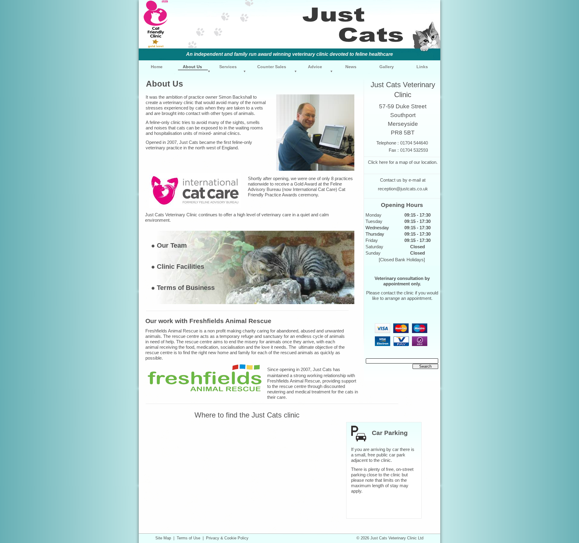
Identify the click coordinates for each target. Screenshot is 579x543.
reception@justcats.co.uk (403, 188)
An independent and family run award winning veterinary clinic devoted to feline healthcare (289, 54)
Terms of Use (188, 538)
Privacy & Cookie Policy (227, 538)
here (383, 162)
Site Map (163, 538)
